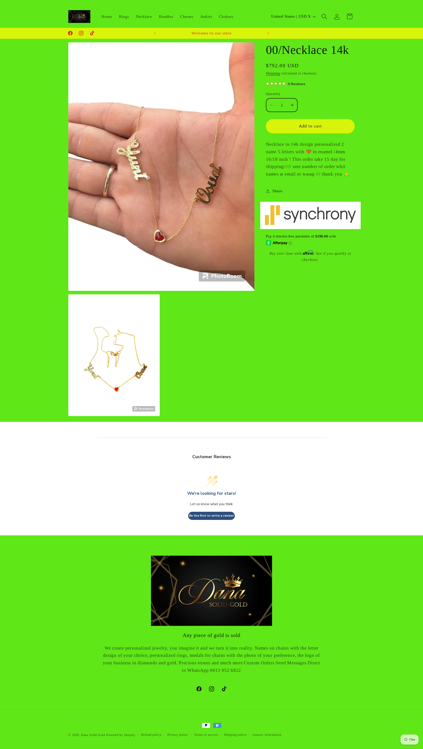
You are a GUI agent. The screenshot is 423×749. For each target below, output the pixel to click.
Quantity (273, 94)
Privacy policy (177, 734)
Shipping (273, 73)
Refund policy (151, 734)
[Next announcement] (268, 33)
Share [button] (277, 191)
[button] (324, 16)
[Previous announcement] (155, 33)
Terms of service (206, 734)
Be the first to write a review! (211, 516)
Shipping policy (235, 734)
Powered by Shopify (120, 735)
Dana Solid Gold (93, 735)
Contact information (267, 734)
